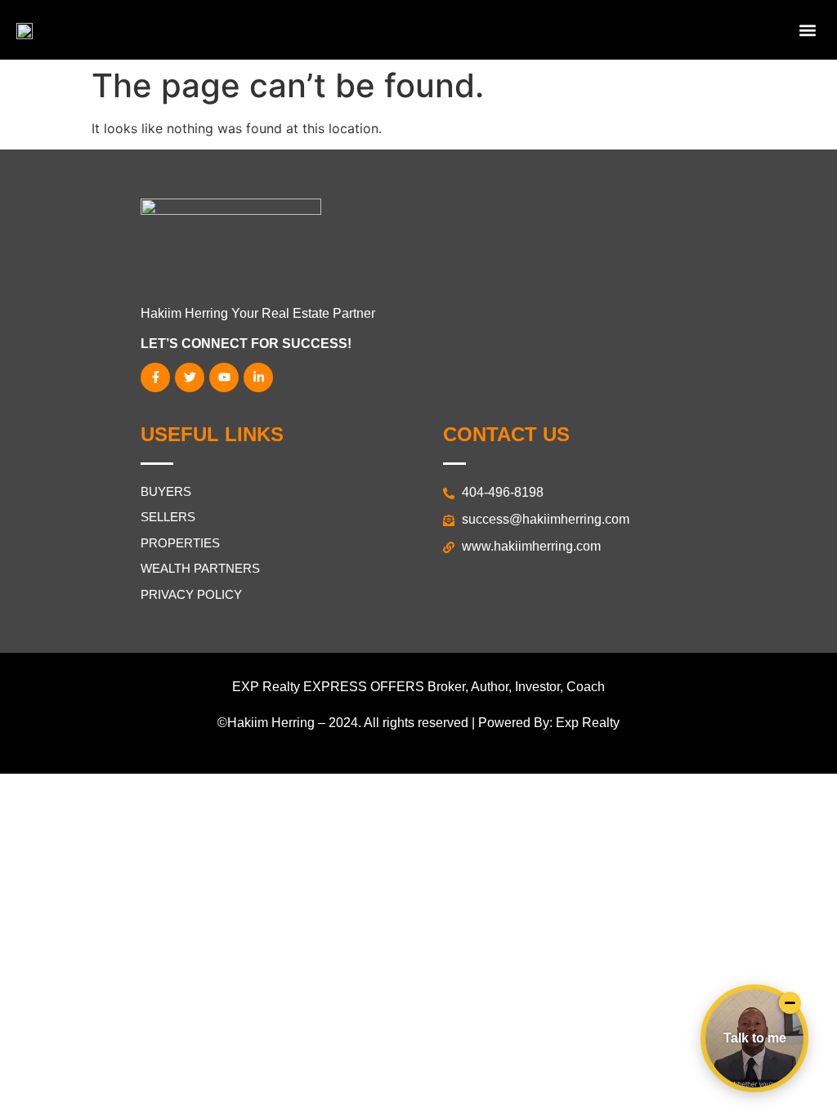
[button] (807, 29)
